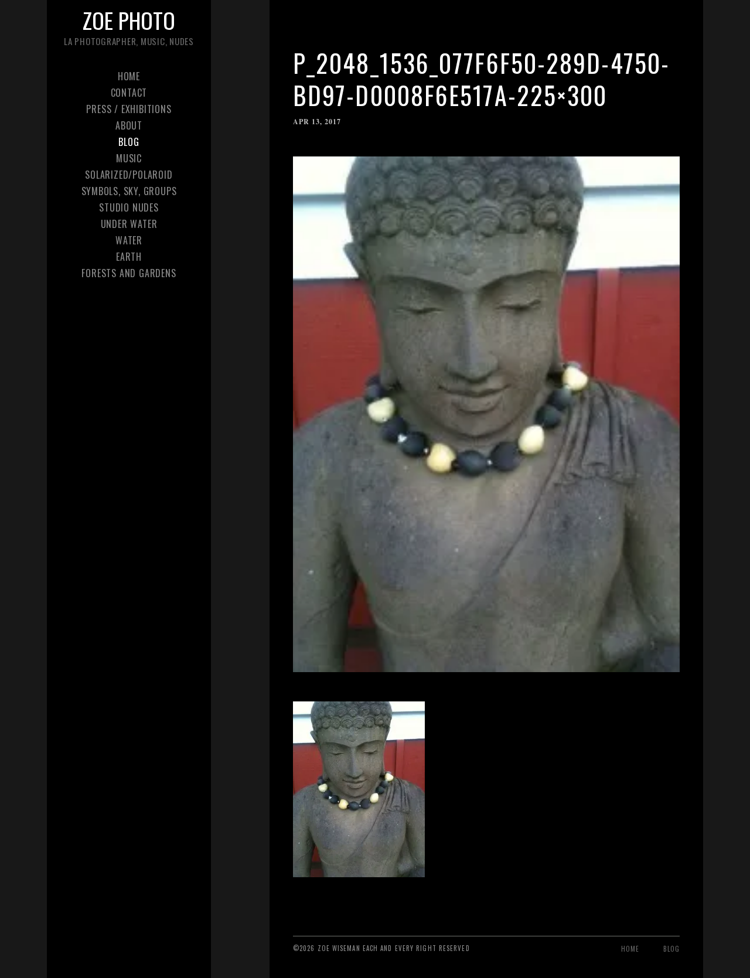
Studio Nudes (129, 207)
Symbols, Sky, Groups (129, 191)
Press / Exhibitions (128, 109)
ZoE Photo (129, 20)
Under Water (129, 224)
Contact (129, 93)
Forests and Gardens (128, 273)
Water (128, 240)
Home (129, 76)
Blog (128, 142)
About (128, 125)
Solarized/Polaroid (128, 175)
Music (129, 158)
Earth (129, 257)
